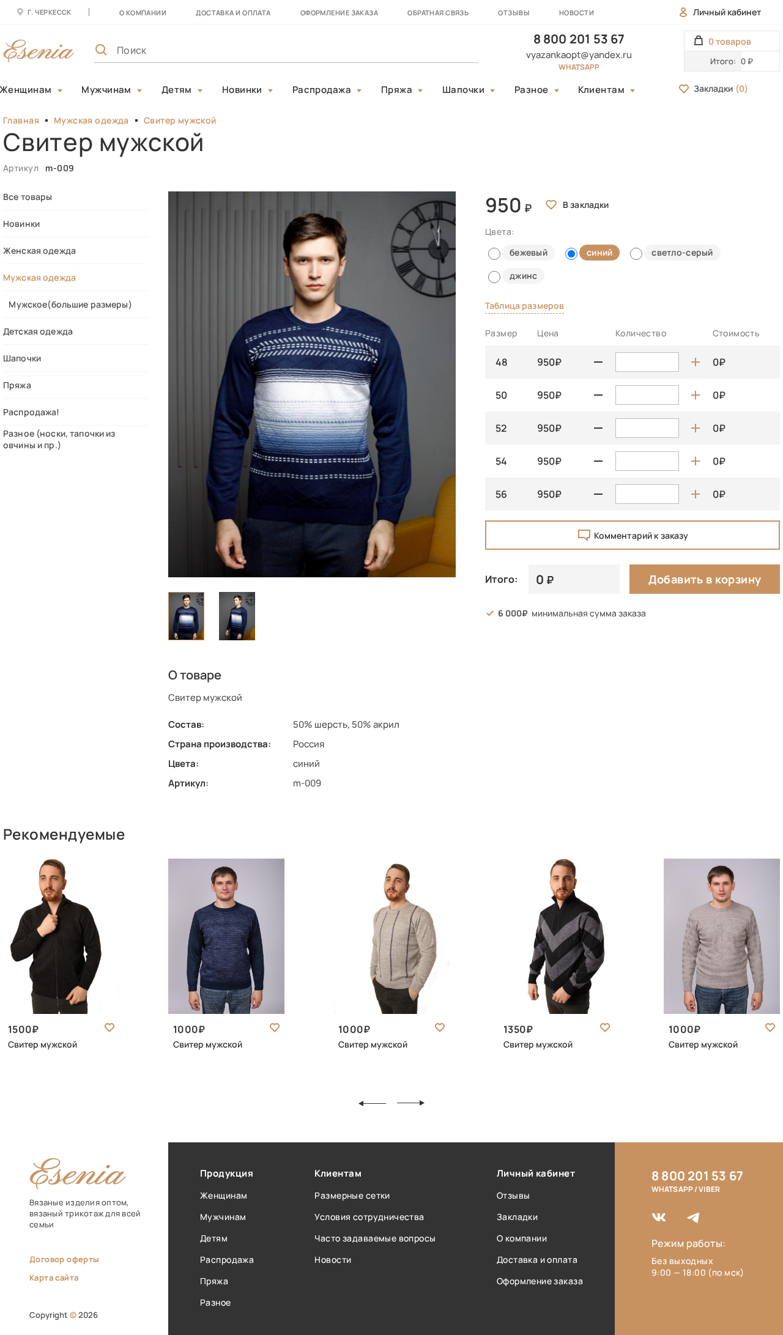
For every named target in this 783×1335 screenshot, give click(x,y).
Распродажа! (31, 412)
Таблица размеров (524, 305)
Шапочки (463, 90)
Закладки (721, 88)
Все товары (27, 196)
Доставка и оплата (537, 1259)
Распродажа (322, 90)
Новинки (242, 90)
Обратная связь (438, 12)
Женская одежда (39, 250)
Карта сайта (53, 1277)
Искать (442, 50)
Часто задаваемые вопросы (375, 1238)
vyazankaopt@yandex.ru (579, 54)
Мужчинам (106, 90)
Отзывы (514, 12)
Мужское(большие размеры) (67, 304)
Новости (576, 12)
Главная (21, 120)
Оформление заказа (339, 12)
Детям (176, 90)
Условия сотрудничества (369, 1216)
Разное (531, 90)
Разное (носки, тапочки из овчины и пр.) (59, 439)
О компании (142, 12)
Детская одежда (38, 331)
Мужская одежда (91, 120)
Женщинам (223, 1195)
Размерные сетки (352, 1195)
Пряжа (396, 90)
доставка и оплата (233, 12)
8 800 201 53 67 (579, 39)
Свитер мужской (180, 120)
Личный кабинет (727, 12)
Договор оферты (64, 1259)
